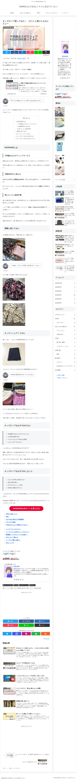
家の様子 (65, 358)
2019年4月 (65, 299)
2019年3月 (65, 303)
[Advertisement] (26, 604)
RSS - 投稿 (61, 375)
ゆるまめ (17, 566)
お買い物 (65, 350)
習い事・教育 (66, 342)
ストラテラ (66, 322)
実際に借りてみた (22, 131)
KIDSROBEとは (21, 121)
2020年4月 (65, 287)
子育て (16, 585)
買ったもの (14, 588)
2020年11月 (65, 283)
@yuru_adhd (21, 58)
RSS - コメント (62, 377)
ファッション (7, 588)
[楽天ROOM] (19, 579)
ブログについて (65, 314)
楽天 (66, 354)
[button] (74, 180)
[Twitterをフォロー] (14, 579)
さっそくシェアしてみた (23, 133)
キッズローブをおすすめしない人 (26, 138)
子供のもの (33, 585)
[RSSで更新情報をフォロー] (23, 579)
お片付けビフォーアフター (66, 366)
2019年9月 (65, 291)
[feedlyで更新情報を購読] (21, 579)
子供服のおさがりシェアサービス (27, 124)
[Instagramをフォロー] (16, 579)
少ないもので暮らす (8, 585)
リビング (66, 362)
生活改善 (65, 370)
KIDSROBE (38, 588)
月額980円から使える (24, 126)
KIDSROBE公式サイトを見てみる (26, 508)
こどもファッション (24, 585)
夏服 (20, 588)
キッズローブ (31, 588)
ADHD (65, 318)
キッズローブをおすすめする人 (25, 136)
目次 (24, 118)
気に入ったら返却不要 (24, 129)
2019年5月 (65, 295)
